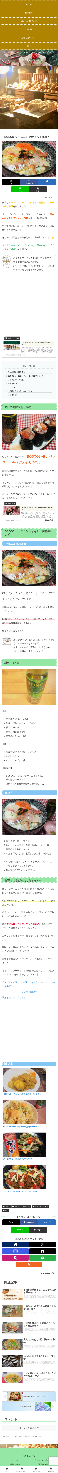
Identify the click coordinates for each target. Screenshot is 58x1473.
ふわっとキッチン (41, 1207)
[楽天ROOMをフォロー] (15, 1258)
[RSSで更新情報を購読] (29, 1264)
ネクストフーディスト (22, 1207)
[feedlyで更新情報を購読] (42, 1258)
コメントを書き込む (29, 1428)
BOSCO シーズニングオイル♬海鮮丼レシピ (25, 376)
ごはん (7, 1207)
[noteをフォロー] (42, 1251)
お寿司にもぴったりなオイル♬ (20, 391)
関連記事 (13, 395)
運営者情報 (43, 1464)
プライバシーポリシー (43, 1460)
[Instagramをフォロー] (15, 1251)
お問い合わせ (15, 1464)
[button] (38, 189)
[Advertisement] (29, 98)
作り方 (12, 387)
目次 (25, 366)
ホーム (15, 1460)
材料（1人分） (13, 384)
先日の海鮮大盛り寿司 (16, 372)
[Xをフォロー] (42, 1244)
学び (6, 1210)
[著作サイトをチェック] (15, 1244)
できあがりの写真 (17, 380)
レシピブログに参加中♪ (29, 992)
